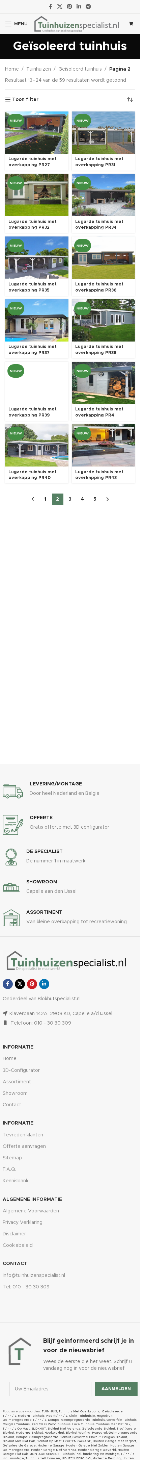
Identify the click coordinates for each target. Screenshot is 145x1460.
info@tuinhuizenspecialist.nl (34, 1275)
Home (12, 69)
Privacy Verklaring (22, 1222)
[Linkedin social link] (79, 6)
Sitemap (12, 1158)
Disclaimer (14, 1234)
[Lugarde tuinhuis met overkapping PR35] (36, 257)
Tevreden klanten (23, 1135)
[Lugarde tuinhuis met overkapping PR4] (103, 383)
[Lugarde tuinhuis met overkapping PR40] (36, 445)
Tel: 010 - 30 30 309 (26, 1287)
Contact (12, 1105)
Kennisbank (15, 1181)
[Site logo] (76, 24)
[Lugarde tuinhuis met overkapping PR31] (103, 132)
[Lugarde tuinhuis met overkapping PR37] (36, 320)
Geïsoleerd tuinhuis (80, 69)
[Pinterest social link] (69, 6)
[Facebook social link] (51, 6)
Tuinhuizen (38, 69)
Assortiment (17, 1082)
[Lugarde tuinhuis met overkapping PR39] (36, 383)
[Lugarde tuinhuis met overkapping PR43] (103, 445)
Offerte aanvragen (24, 1146)
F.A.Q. (9, 1169)
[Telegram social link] (88, 6)
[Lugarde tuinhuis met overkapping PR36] (103, 257)
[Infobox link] (70, 791)
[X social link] (59, 6)
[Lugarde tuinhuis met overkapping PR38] (103, 320)
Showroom (15, 1093)
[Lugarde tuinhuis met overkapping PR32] (36, 195)
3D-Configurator (21, 1070)
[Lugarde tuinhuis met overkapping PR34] (103, 195)
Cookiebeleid (18, 1245)
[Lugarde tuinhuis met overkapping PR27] (36, 132)
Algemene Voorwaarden (31, 1211)
